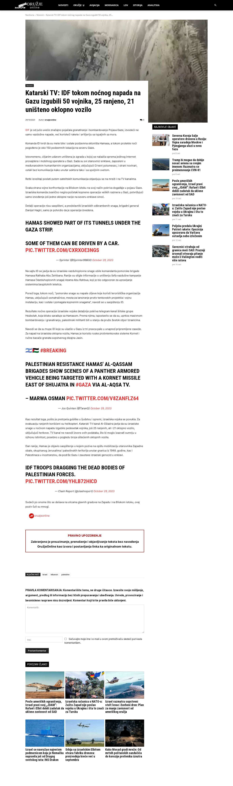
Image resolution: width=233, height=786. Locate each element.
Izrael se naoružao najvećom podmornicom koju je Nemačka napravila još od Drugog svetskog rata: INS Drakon (44, 754)
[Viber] (68, 564)
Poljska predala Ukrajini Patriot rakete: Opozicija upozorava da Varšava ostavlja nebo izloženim (187, 231)
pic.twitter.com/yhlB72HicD (61, 481)
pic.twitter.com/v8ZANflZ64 (102, 398)
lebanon (54, 574)
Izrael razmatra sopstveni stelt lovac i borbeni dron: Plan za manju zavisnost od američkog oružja (124, 706)
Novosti (40, 15)
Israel (44, 574)
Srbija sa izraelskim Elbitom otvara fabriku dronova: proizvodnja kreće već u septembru (82, 754)
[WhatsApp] (44, 564)
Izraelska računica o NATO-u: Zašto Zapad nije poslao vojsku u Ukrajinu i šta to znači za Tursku (84, 706)
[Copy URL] (75, 564)
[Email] (52, 564)
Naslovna (29, 15)
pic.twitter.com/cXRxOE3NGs (62, 250)
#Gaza (83, 384)
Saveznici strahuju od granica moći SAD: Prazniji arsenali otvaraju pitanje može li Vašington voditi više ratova (188, 253)
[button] (215, 5)
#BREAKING (53, 350)
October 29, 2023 (102, 260)
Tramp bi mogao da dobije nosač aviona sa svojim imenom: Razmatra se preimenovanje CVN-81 (188, 165)
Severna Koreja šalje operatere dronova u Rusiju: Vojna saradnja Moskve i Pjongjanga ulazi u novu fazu (189, 142)
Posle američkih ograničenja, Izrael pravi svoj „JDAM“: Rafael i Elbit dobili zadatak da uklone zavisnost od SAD (44, 706)
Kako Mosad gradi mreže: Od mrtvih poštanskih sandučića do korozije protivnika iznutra (123, 753)
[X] (36, 564)
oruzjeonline (50, 119)
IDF (27, 130)
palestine (65, 574)
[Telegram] (60, 564)
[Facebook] (28, 564)
